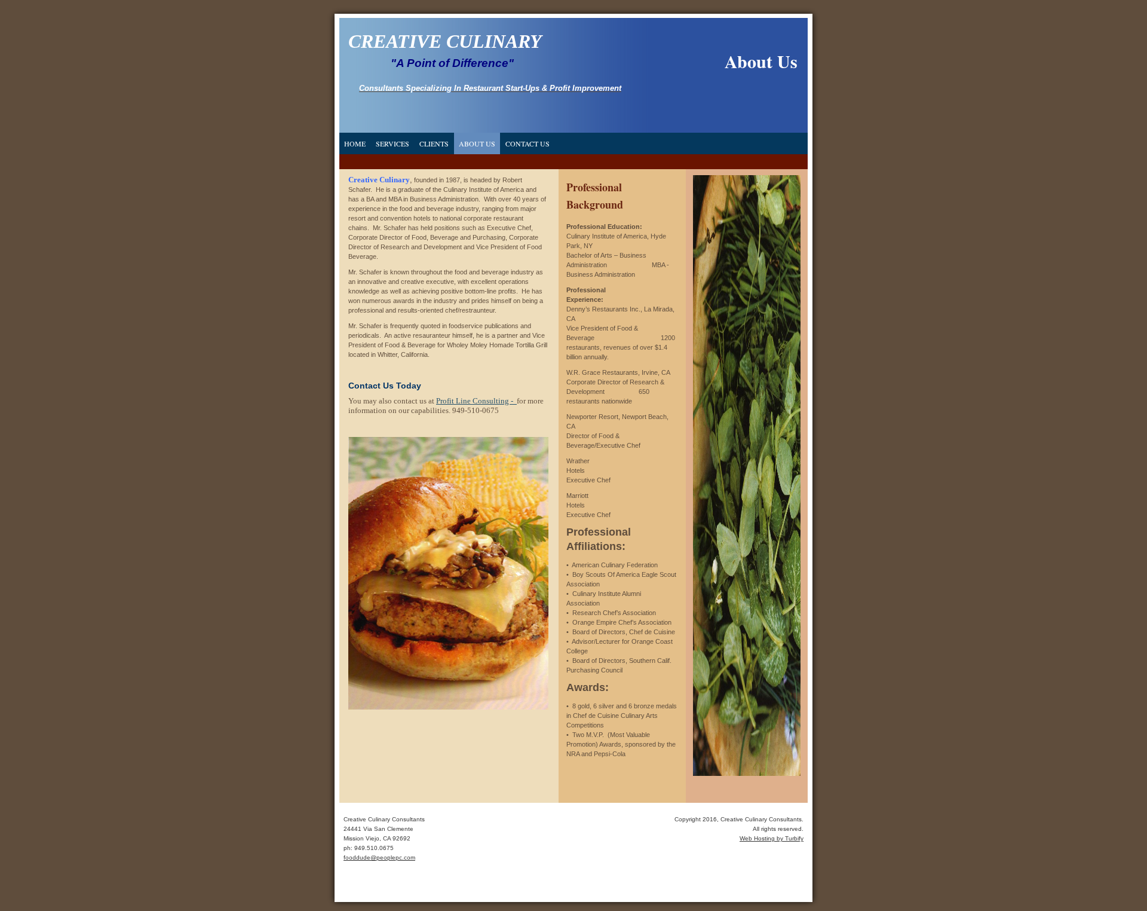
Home (355, 143)
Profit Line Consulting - (476, 400)
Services (392, 143)
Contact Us (527, 143)
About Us (477, 143)
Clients (434, 143)
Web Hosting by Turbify (771, 838)
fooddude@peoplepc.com (379, 857)
